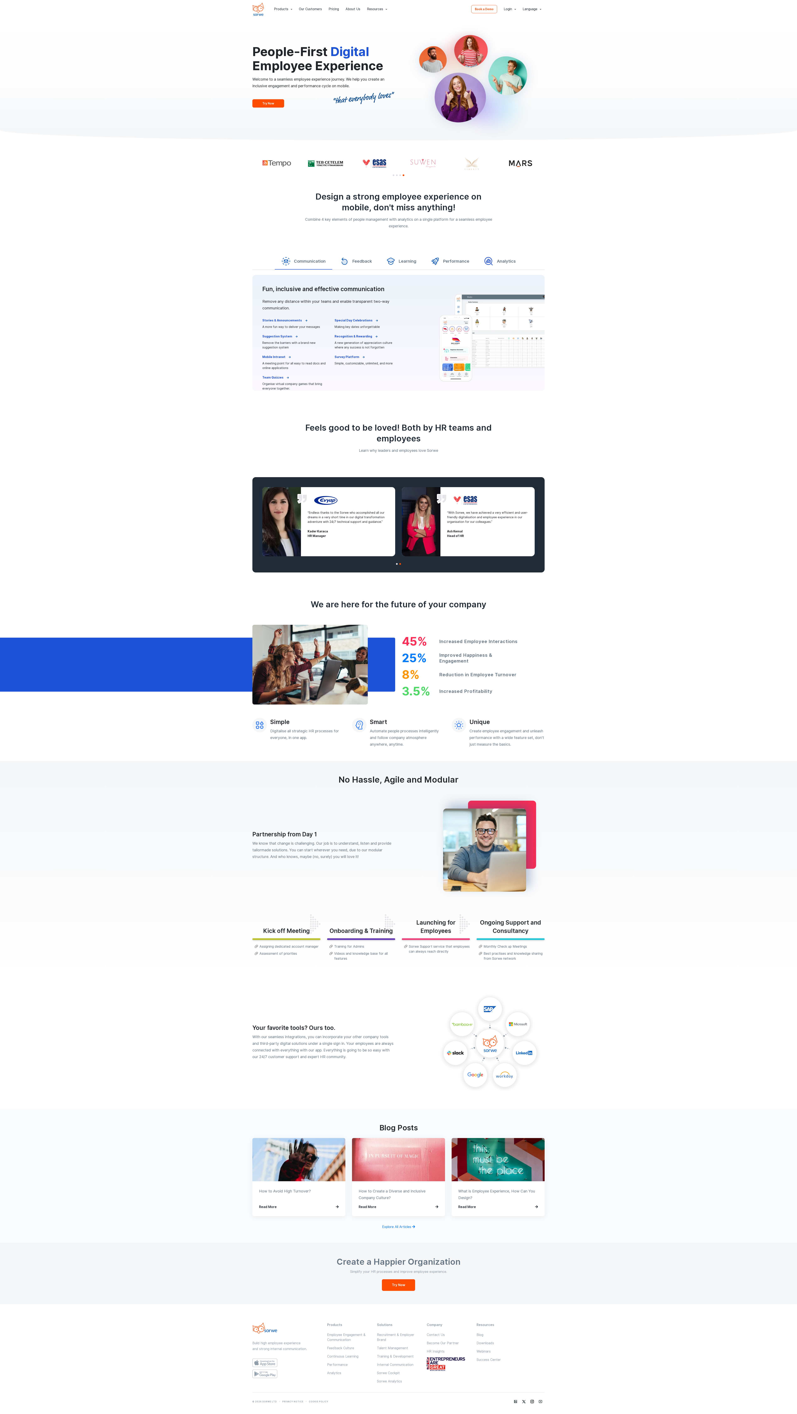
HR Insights (436, 1351)
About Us (353, 9)
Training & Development (395, 1356)
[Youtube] (540, 1401)
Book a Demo (484, 9)
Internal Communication (395, 1365)
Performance (337, 1365)
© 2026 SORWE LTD (264, 1401)
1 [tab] (393, 175)
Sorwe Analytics (389, 1381)
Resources (375, 9)
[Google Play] (286, 1374)
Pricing (334, 9)
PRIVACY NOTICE (292, 1401)
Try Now (268, 103)
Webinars (484, 1351)
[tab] (303, 261)
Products (281, 9)
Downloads (485, 1343)
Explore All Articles (397, 1227)
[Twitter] (524, 1401)
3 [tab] (400, 175)
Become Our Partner (443, 1343)
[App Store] (286, 1363)
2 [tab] (396, 175)
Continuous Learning (342, 1356)
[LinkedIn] (515, 1401)
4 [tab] (403, 175)
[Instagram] (532, 1401)
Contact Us (436, 1335)
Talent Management (392, 1348)
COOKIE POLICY (318, 1401)
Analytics (334, 1373)
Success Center (489, 1360)
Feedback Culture (340, 1348)
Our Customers (310, 9)
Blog (480, 1335)
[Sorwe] (258, 9)
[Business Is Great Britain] (448, 1364)
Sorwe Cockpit (388, 1373)
